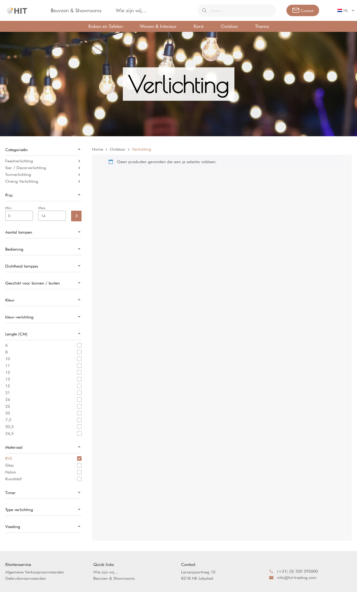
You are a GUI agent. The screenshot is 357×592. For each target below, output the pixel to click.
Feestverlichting (19, 160)
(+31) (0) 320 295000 (297, 571)
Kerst (199, 26)
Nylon (10, 472)
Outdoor (229, 26)
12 (7, 372)
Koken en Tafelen (105, 26)
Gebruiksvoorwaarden (25, 578)
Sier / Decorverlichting (25, 167)
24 (7, 399)
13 (7, 379)
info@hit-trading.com (296, 577)
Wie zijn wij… (131, 10)
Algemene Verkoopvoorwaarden (34, 572)
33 (7, 413)
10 (7, 358)
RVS (8, 458)
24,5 (9, 433)
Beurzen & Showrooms (76, 10)
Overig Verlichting (21, 181)
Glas (9, 465)
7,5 (8, 419)
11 (7, 365)
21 (7, 392)
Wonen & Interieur (158, 26)
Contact (188, 564)
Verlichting (141, 149)
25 (7, 406)
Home (97, 149)
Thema (262, 26)
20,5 (9, 426)
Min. (8, 208)
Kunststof (13, 478)
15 (7, 385)
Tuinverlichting (18, 174)
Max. (42, 208)
